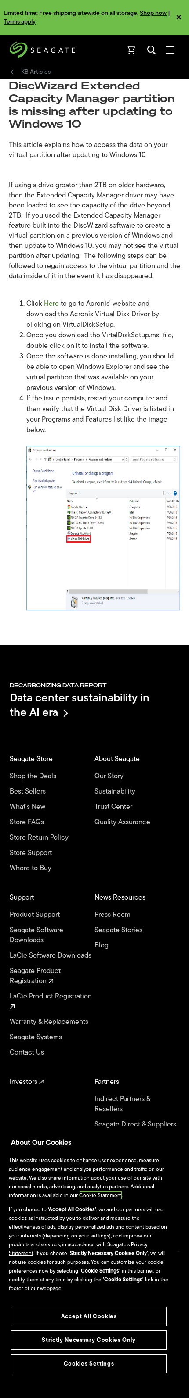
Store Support (32, 853)
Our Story (109, 776)
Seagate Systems (37, 1037)
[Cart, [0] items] (131, 50)
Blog (102, 945)
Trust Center (114, 807)
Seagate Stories (119, 930)
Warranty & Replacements (50, 1022)
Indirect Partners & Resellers (122, 1104)
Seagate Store (32, 759)
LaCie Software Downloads (51, 956)
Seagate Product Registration (35, 976)
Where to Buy (31, 868)
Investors (24, 1082)
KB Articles (36, 71)
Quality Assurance (123, 822)
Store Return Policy (40, 838)
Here (52, 303)
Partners (107, 1082)
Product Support (36, 915)
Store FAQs (28, 822)
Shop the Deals (35, 776)
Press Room (113, 915)
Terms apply (20, 22)
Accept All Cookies (89, 1316)
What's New (28, 807)
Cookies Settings (89, 1363)
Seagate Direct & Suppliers (136, 1124)
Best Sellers (28, 792)
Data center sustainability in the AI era (79, 704)
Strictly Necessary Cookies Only (88, 1339)
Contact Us (28, 1053)
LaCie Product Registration (52, 996)
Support (23, 898)
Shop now (153, 13)
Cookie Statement (100, 1195)
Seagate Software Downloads (36, 935)
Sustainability (115, 792)
